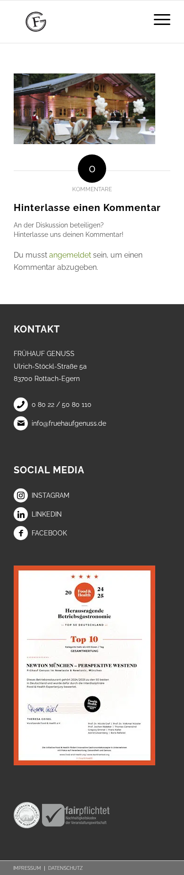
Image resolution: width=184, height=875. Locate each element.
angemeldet (70, 255)
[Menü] (157, 19)
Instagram (50, 495)
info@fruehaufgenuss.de (69, 423)
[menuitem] (157, 19)
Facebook (49, 533)
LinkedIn (47, 514)
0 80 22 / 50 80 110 (62, 404)
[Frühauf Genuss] (76, 21)
